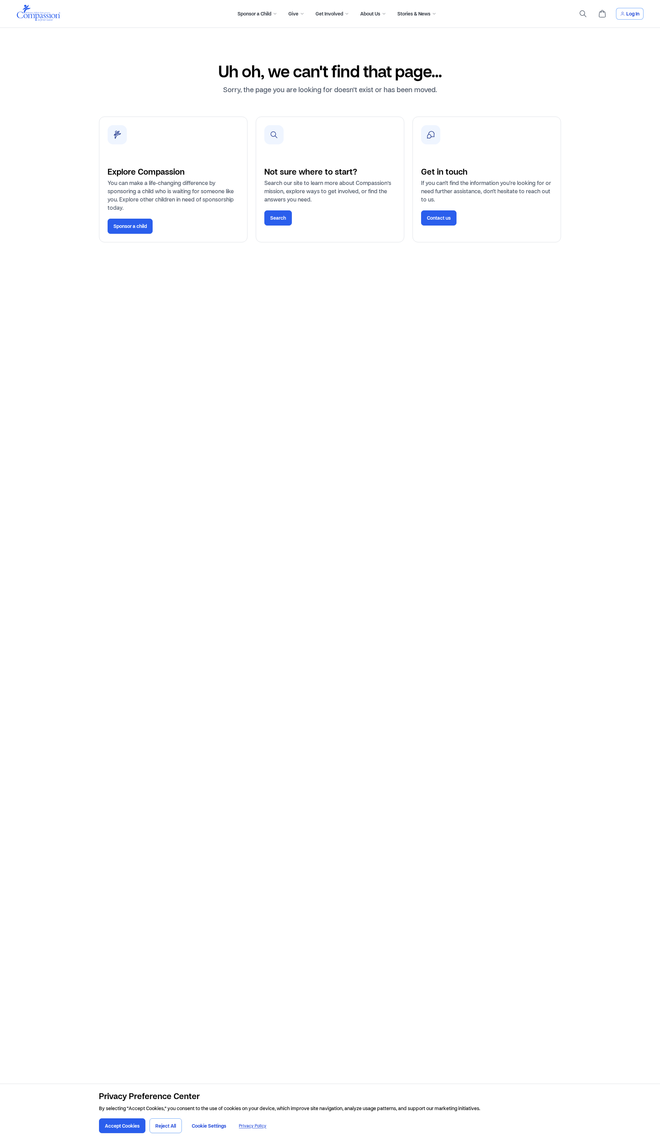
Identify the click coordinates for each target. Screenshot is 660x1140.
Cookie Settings (209, 1125)
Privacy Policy (252, 1125)
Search (278, 218)
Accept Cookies (122, 1125)
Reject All (165, 1125)
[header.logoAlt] (38, 19)
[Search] (583, 14)
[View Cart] (602, 14)
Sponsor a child (130, 226)
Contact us (439, 218)
